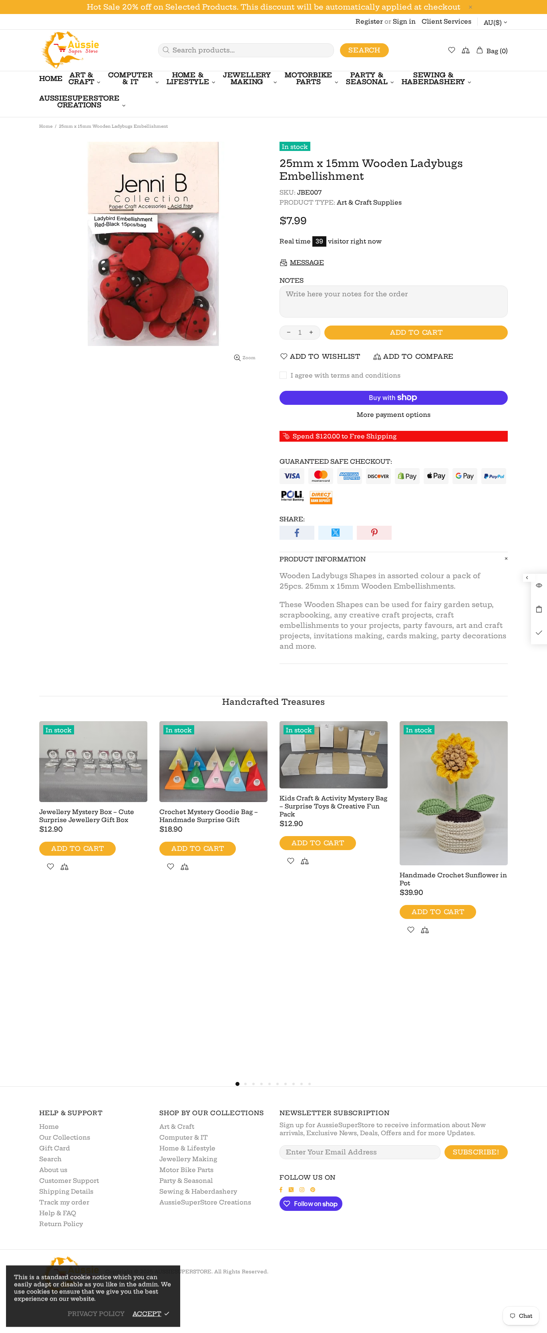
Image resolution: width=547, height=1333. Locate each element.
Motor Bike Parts (186, 1170)
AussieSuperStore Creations (205, 1202)
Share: (292, 519)
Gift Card (54, 1148)
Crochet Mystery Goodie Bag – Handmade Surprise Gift (208, 816)
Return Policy (61, 1224)
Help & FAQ (57, 1213)
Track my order (64, 1202)
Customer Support (69, 1180)
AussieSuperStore (69, 50)
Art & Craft (176, 1126)
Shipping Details (66, 1191)
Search (364, 50)
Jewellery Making (188, 1159)
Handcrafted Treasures (273, 702)
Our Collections (64, 1137)
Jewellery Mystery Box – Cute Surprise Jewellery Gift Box (86, 816)
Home (45, 126)
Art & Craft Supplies (369, 202)
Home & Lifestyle (187, 1148)
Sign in (404, 21)
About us (53, 1170)
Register (369, 21)
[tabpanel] (93, 805)
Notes (292, 280)
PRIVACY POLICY (96, 1313)
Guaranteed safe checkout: (336, 461)
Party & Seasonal (186, 1180)
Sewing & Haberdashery (198, 1191)
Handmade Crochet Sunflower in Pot (453, 879)
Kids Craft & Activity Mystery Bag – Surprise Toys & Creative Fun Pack (333, 806)
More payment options (393, 414)
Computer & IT (183, 1137)
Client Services (446, 21)
